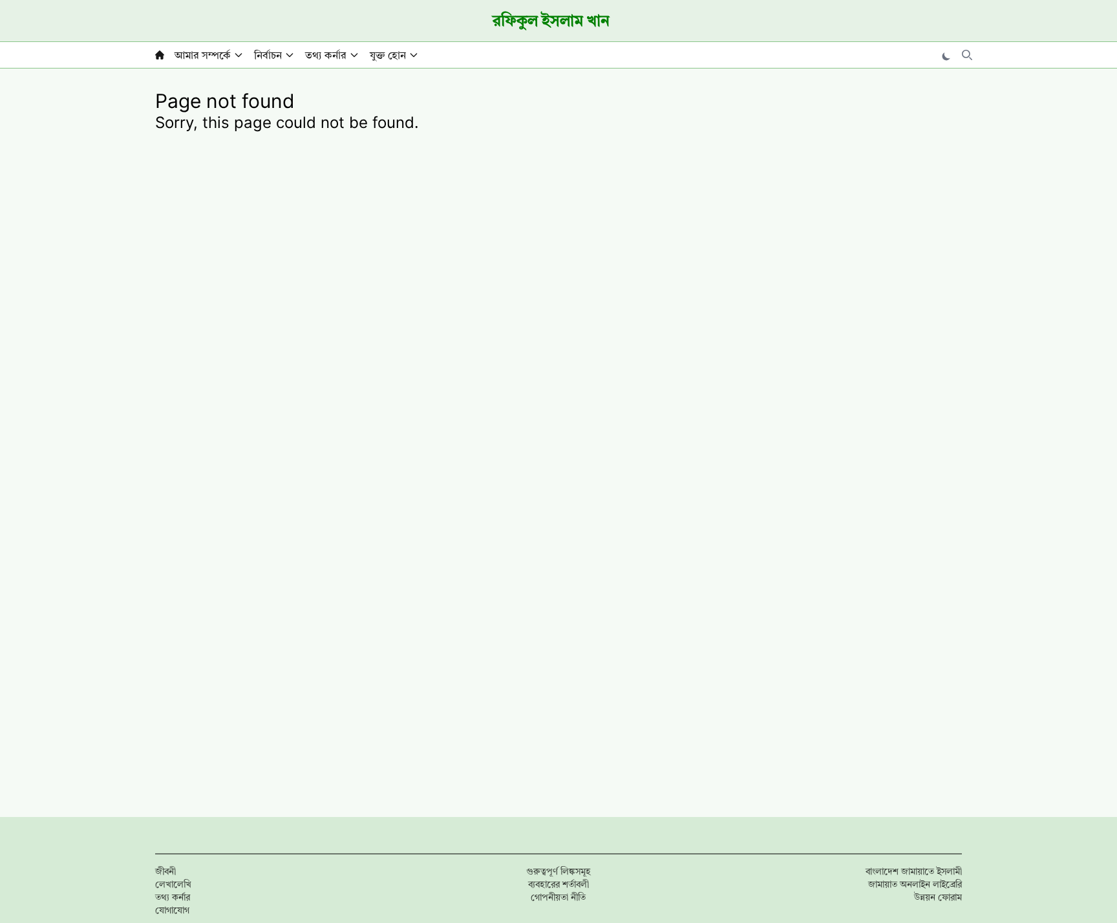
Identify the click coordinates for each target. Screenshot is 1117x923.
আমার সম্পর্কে (203, 54)
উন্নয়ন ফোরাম (938, 896)
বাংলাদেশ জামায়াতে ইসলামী (914, 870)
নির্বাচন (268, 54)
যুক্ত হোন (388, 54)
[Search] (967, 55)
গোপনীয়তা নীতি (558, 896)
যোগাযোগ (172, 909)
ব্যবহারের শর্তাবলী (558, 883)
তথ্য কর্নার (325, 54)
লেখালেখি (173, 883)
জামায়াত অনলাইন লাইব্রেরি (915, 883)
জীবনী (165, 870)
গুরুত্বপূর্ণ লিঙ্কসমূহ (558, 870)
